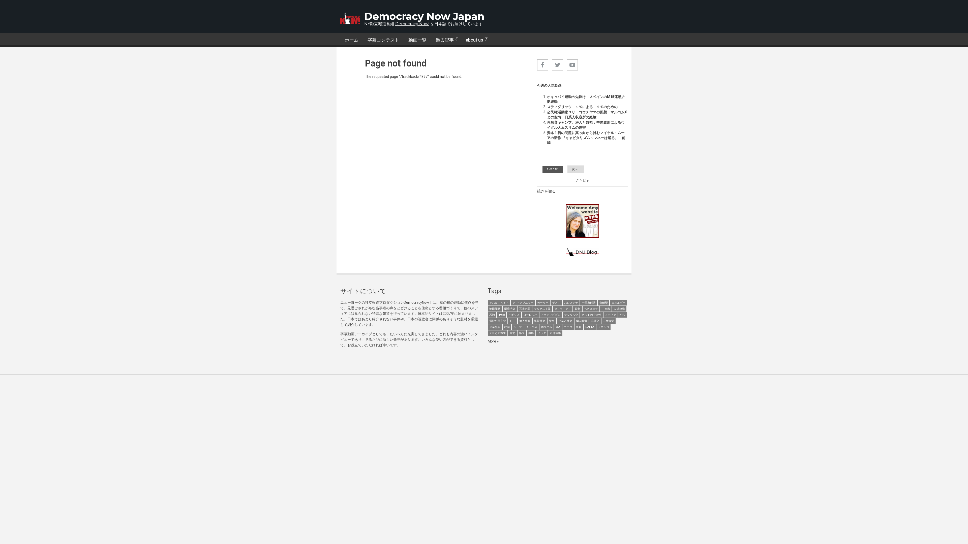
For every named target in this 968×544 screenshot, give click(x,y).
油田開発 (494, 309)
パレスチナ (571, 302)
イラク (542, 333)
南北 (512, 333)
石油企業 (524, 309)
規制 (577, 309)
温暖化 (595, 321)
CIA (558, 327)
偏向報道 (581, 321)
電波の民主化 (497, 321)
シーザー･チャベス (525, 327)
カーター (542, 302)
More (492, 341)
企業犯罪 (494, 327)
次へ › (576, 169)
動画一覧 (417, 40)
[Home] (350, 18)
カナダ (568, 327)
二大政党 (608, 321)
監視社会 (539, 321)
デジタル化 (571, 315)
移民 (522, 333)
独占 (622, 315)
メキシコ (603, 327)
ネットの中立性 (591, 315)
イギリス (514, 315)
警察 (552, 321)
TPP (513, 321)
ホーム (351, 40)
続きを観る (546, 191)
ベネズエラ (591, 309)
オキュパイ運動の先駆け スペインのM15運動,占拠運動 (586, 99)
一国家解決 (589, 302)
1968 (502, 315)
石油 (492, 315)
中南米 (606, 309)
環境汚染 (509, 309)
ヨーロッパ (530, 315)
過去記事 (442, 40)
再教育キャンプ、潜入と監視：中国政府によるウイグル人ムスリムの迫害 (586, 124)
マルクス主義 (542, 309)
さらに (581, 181)
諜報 (579, 327)
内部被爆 (555, 333)
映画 (507, 327)
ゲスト (556, 302)
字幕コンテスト (383, 40)
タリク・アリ (562, 309)
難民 (531, 333)
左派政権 (619, 309)
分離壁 (603, 302)
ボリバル (546, 327)
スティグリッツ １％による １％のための (582, 107)
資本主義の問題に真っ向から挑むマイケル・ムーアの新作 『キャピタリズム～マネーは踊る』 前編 (586, 138)
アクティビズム (550, 315)
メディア (610, 315)
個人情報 (524, 321)
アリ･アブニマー (522, 302)
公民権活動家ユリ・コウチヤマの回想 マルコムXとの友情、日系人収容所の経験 (587, 114)
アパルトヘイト (499, 302)
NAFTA (589, 327)
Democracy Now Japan (424, 16)
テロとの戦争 (497, 333)
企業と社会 (565, 321)
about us (472, 40)
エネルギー (618, 302)
